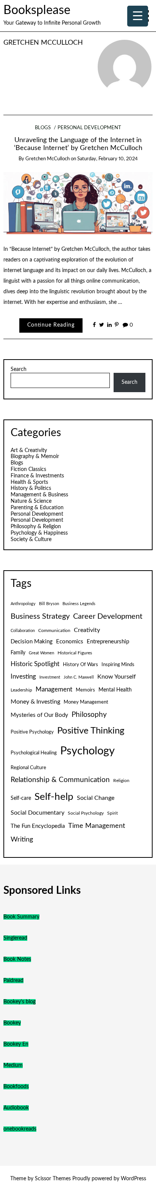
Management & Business (39, 494)
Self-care (21, 798)
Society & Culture (31, 539)
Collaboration (23, 631)
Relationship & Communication (60, 780)
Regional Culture (28, 767)
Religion (121, 780)
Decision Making (32, 641)
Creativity (87, 630)
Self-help (53, 797)
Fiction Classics (28, 469)
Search (19, 369)
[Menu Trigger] (137, 16)
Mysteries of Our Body (39, 715)
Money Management (86, 702)
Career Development (107, 616)
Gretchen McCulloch (43, 42)
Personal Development (89, 127)
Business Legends (78, 604)
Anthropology (23, 604)
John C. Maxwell (79, 677)
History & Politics (31, 488)
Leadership (21, 690)
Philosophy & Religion (36, 526)
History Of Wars (80, 664)
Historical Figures (75, 653)
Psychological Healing (34, 753)
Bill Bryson (49, 604)
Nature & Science (31, 501)
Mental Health (115, 690)
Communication (54, 630)
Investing (23, 677)
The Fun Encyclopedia (38, 826)
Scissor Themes (53, 1178)
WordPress (133, 1178)
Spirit (112, 813)
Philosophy (89, 714)
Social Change (95, 798)
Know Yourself (116, 677)
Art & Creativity (29, 450)
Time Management (96, 825)
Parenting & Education (37, 507)
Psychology (87, 751)
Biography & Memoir (35, 456)
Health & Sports (29, 482)
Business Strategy (40, 616)
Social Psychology (86, 813)
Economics (69, 641)
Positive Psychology (32, 732)
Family (18, 652)
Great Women (41, 653)
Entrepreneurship (108, 641)
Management (54, 690)
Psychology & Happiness (39, 533)
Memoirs (85, 690)
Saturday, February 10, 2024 (107, 158)
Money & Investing (35, 702)
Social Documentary (37, 813)
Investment (49, 677)
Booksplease (36, 10)
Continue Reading (51, 325)
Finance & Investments (37, 476)
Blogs (43, 127)
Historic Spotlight (35, 664)
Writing (22, 839)
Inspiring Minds (117, 664)
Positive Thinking (90, 730)
